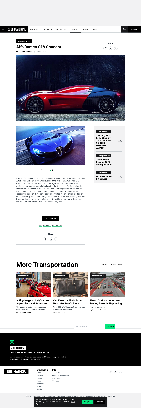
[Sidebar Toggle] (3, 29)
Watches (54, 29)
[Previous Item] (42, 170)
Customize (99, 402)
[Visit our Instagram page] (124, 29)
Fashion (63, 29)
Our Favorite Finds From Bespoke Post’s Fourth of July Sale (68, 303)
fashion (40, 375)
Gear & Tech (34, 29)
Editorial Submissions (60, 375)
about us (56, 373)
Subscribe (134, 29)
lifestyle (40, 378)
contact (55, 381)
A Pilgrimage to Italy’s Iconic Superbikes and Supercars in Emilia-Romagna (33, 303)
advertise (56, 378)
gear (39, 373)
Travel (46, 29)
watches (40, 384)
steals (95, 29)
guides (39, 386)
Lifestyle (74, 29)
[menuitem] (35, 29)
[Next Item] (60, 170)
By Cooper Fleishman (24, 51)
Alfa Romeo (47, 225)
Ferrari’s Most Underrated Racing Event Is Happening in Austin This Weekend (107, 303)
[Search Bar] (117, 29)
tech (39, 381)
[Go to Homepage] (17, 29)
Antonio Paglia (57, 225)
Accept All (87, 402)
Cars (40, 225)
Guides (85, 29)
